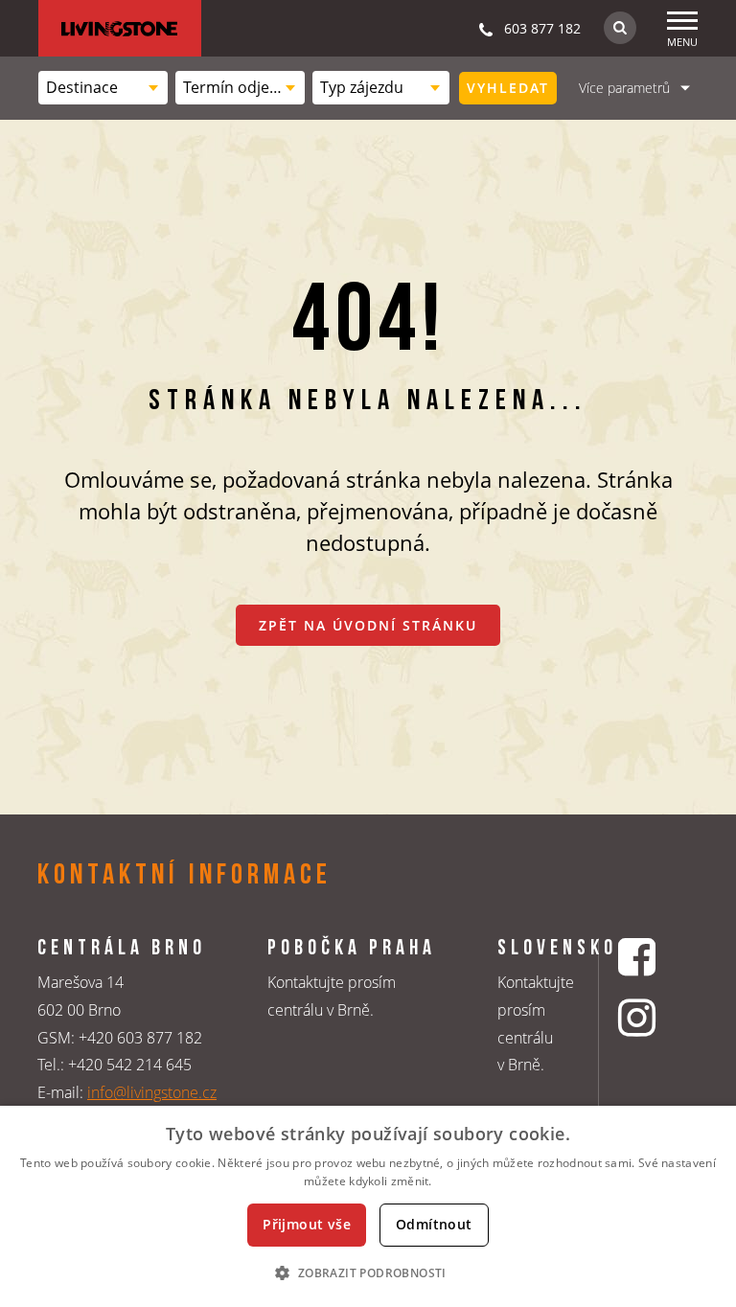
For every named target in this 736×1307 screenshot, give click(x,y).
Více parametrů (624, 88)
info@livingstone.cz (152, 1092)
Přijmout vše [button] (307, 1224)
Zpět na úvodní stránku (368, 625)
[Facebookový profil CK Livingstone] (639, 956)
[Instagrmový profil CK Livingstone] (639, 1017)
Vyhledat (508, 88)
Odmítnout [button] (434, 1224)
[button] (367, 1272)
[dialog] (368, 1206)
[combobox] (103, 87)
